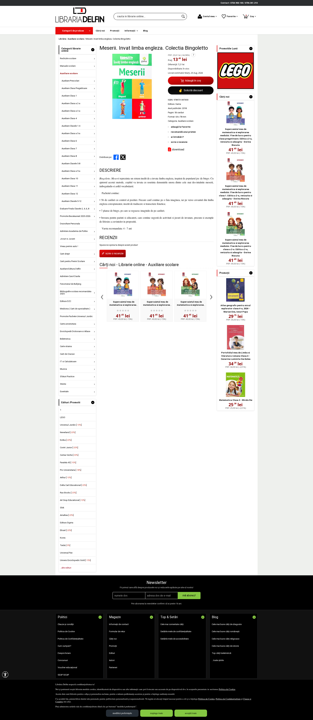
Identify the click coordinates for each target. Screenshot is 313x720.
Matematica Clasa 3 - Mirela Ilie (235, 400)
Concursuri (63, 660)
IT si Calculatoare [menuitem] (68, 361)
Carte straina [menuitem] (66, 346)
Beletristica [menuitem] (65, 339)
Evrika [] (66, 440)
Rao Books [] (68, 492)
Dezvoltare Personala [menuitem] (70, 223)
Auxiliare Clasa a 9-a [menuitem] (71, 171)
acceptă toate (191, 713)
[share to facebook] (116, 157)
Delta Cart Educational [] (73, 485)
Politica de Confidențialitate (228, 698)
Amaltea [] (67, 515)
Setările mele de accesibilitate (174, 639)
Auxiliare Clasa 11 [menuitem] (70, 186)
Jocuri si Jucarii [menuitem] (67, 239)
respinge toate (156, 713)
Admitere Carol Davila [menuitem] (70, 276)
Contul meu (209, 16)
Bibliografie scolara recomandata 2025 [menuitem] (75, 292)
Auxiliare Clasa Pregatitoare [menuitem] (74, 88)
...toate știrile (218, 660)
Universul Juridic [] (71, 425)
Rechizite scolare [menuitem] (68, 58)
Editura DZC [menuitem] (65, 301)
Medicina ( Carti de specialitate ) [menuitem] (75, 308)
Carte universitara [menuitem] (68, 324)
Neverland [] (67, 432)
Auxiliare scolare (185, 121)
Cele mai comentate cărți (172, 624)
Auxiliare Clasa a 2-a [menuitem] (71, 103)
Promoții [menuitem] (114, 30)
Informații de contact (119, 624)
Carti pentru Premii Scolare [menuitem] (72, 261)
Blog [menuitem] (145, 30)
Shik (62, 507)
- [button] (93, 49)
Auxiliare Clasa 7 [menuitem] (69, 148)
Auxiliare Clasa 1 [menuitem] (69, 96)
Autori (112, 660)
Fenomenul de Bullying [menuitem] (70, 284)
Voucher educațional (67, 667)
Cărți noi (113, 639)
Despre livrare (64, 653)
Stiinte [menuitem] (63, 384)
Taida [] (65, 545)
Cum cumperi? (64, 646)
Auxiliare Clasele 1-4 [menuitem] (71, 126)
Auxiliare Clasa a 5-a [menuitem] (71, 133)
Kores (63, 538)
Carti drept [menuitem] (65, 254)
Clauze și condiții (66, 624)
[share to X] (123, 157)
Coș (250, 16)
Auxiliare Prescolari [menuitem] (70, 81)
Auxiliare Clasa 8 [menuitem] (69, 156)
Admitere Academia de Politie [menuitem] (74, 231)
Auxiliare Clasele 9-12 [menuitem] (71, 201)
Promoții (113, 646)
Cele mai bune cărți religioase (225, 639)
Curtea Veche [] (69, 455)
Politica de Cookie (227, 689)
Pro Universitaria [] (70, 470)
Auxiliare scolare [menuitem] (69, 73)
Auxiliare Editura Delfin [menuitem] (70, 269)
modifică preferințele (122, 713)
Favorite (231, 16)
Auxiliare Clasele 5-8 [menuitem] (71, 163)
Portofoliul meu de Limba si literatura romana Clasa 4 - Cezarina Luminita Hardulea (235, 355)
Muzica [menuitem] (63, 369)
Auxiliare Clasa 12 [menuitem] (70, 193)
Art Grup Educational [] (72, 500)
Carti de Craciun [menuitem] (67, 354)
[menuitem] (74, 30)
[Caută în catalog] (183, 16)
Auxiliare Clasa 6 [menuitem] (69, 141)
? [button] (193, 55)
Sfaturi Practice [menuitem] (67, 376)
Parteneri (113, 667)
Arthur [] (66, 477)
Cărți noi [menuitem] (100, 30)
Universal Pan (66, 553)
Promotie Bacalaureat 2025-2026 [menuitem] (75, 216)
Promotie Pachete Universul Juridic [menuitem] (76, 316)
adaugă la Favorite (180, 127)
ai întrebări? (177, 137)
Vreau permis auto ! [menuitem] (69, 246)
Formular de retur (117, 631)
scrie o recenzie (179, 142)
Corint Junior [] (69, 447)
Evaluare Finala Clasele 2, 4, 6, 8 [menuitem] (74, 208)
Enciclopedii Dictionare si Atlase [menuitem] (75, 331)
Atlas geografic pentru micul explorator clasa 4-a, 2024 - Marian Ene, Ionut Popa (236, 308)
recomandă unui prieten (183, 132)
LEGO (62, 417)
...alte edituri (65, 568)
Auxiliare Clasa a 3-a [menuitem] (71, 111)
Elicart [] (66, 530)
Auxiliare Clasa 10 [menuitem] (70, 178)
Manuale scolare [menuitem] (67, 66)
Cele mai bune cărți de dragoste (227, 624)
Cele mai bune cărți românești (225, 631)
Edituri (112, 653)
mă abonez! (189, 595)
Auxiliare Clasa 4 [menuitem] (69, 118)
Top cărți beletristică (221, 653)
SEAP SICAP (63, 675)
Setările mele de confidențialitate (175, 631)
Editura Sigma (66, 522)
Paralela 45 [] (68, 462)
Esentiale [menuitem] (64, 391)
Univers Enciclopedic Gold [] (75, 560)
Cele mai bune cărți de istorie (225, 646)
